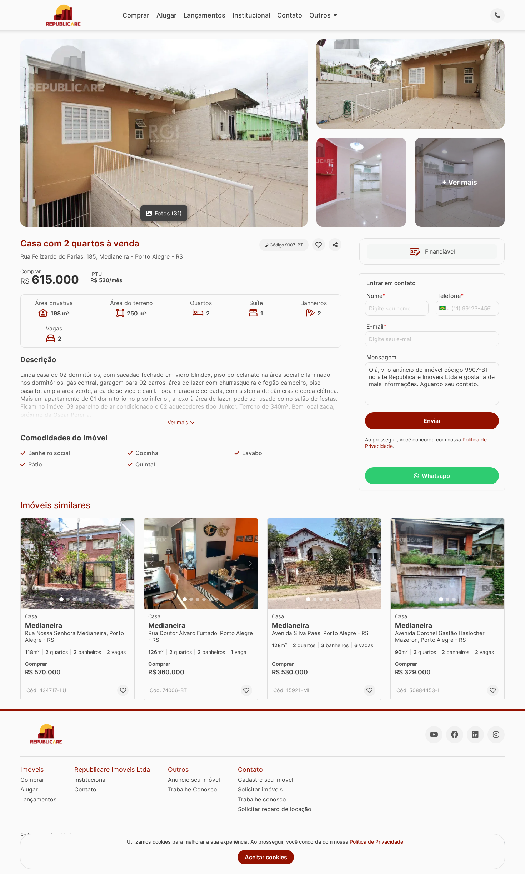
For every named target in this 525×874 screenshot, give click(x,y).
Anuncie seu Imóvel (194, 779)
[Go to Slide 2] (68, 599)
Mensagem (381, 357)
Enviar (432, 420)
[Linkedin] (475, 734)
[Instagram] (496, 734)
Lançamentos (204, 15)
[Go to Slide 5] (87, 599)
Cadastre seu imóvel (265, 779)
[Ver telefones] (497, 15)
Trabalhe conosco (262, 799)
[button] (77, 563)
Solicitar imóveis (260, 789)
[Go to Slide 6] (93, 599)
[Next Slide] (126, 563)
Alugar (166, 15)
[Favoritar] (318, 244)
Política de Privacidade (376, 842)
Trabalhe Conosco (192, 789)
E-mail (376, 326)
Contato (289, 15)
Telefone (450, 295)
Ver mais (178, 422)
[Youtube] (433, 734)
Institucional (251, 15)
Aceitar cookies (266, 857)
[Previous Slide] (28, 563)
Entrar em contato (391, 282)
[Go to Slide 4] (80, 599)
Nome (375, 295)
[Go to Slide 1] (61, 599)
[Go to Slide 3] (74, 599)
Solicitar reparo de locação (274, 809)
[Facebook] (454, 734)
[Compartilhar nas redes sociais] (335, 244)
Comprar (135, 15)
